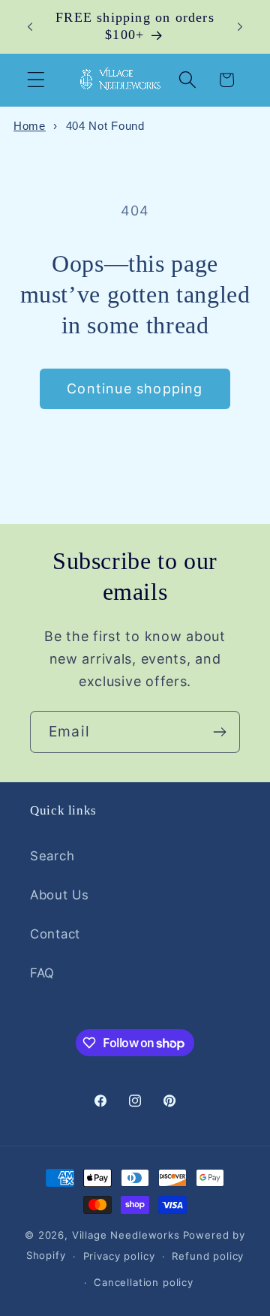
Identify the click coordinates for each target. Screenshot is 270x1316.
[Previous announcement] (30, 26)
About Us (59, 894)
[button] (36, 80)
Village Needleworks (126, 1235)
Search (52, 855)
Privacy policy (119, 1256)
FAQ (42, 972)
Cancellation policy (144, 1282)
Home (30, 125)
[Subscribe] (219, 732)
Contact (55, 933)
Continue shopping (134, 388)
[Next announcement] (240, 26)
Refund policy (208, 1256)
